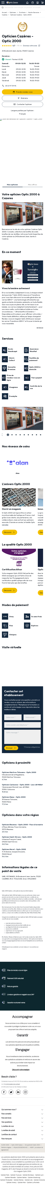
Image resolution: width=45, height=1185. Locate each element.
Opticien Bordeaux (28, 1175)
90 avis (19, 45)
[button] (2, 435)
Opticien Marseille (10, 1177)
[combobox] (22, 7)
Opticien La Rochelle (33, 1182)
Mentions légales (6, 1147)
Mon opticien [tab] (12, 185)
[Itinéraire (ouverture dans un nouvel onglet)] (21, 119)
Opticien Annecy (11, 1182)
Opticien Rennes (19, 1180)
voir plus (5, 525)
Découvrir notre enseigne (20, 1070)
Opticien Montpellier (6, 1180)
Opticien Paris (5, 1175)
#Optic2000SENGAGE (21, 1147)
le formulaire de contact (12, 1084)
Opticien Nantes (22, 1177)
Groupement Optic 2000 (32, 1145)
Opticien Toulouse (15, 1175)
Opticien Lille (29, 1180)
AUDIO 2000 (5, 1145)
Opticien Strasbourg (34, 1177)
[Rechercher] (2, 7)
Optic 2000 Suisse (17, 1145)
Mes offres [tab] (32, 185)
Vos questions (6, 1122)
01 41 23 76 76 (17, 1081)
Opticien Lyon (39, 1175)
